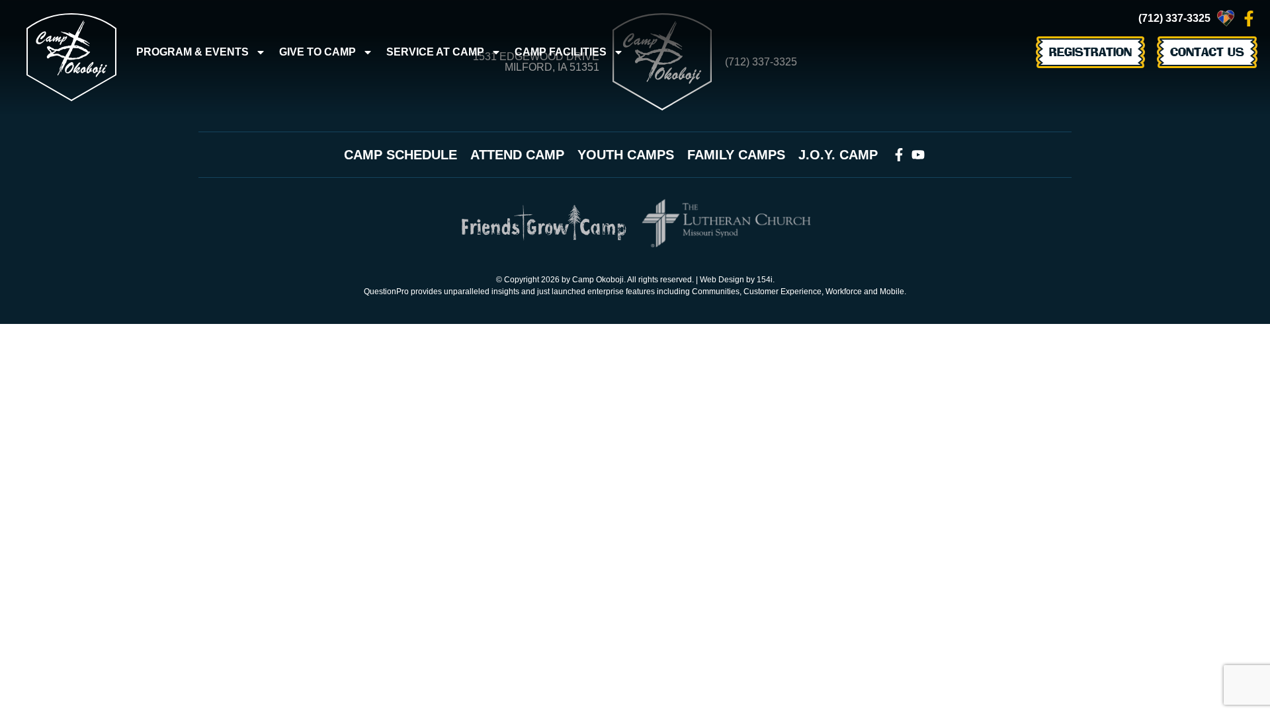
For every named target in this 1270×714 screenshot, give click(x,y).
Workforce (844, 291)
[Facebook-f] (1249, 18)
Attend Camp (517, 154)
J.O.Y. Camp (838, 154)
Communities (716, 291)
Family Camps (736, 154)
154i (765, 279)
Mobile (892, 291)
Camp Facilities (561, 52)
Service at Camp (435, 52)
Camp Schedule (400, 154)
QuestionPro (386, 291)
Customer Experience (782, 291)
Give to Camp (317, 52)
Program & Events (192, 52)
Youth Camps (625, 154)
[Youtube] (918, 155)
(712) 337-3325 (1174, 18)
